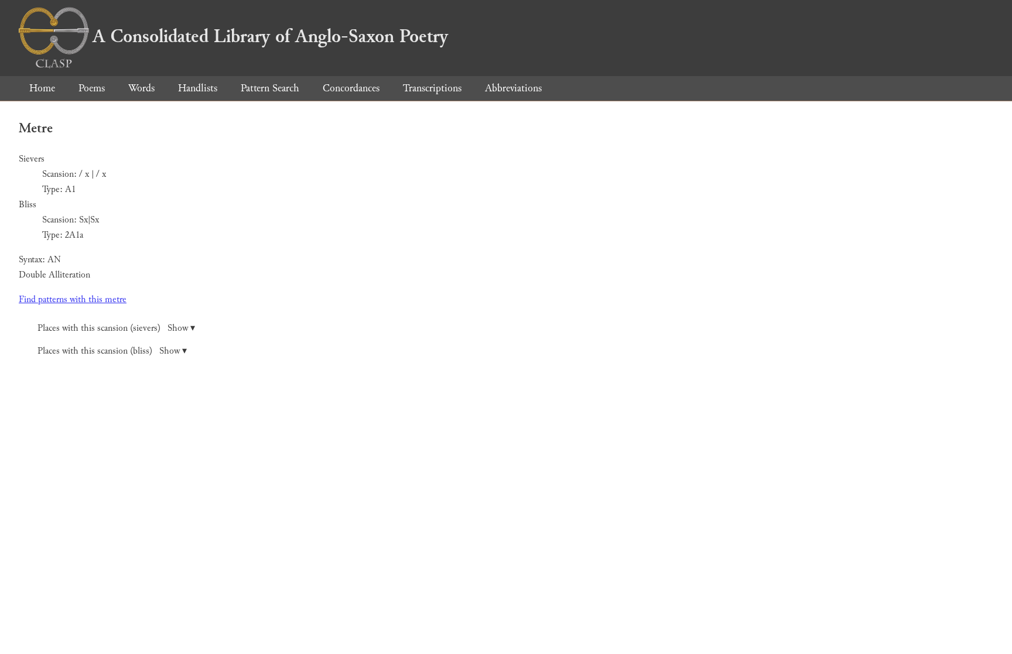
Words (141, 88)
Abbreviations (513, 88)
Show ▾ (181, 328)
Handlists (197, 88)
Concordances (351, 88)
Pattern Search (270, 88)
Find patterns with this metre (72, 299)
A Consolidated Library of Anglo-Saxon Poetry (270, 36)
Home (42, 88)
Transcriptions (432, 88)
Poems (91, 88)
